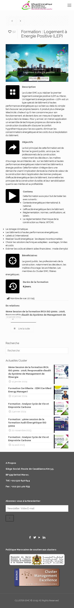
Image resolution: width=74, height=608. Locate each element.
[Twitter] (35, 537)
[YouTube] (39, 537)
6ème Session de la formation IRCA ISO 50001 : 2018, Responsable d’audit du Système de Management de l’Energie (36, 314)
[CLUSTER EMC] (37, 5)
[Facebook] (30, 537)
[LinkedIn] (44, 537)
